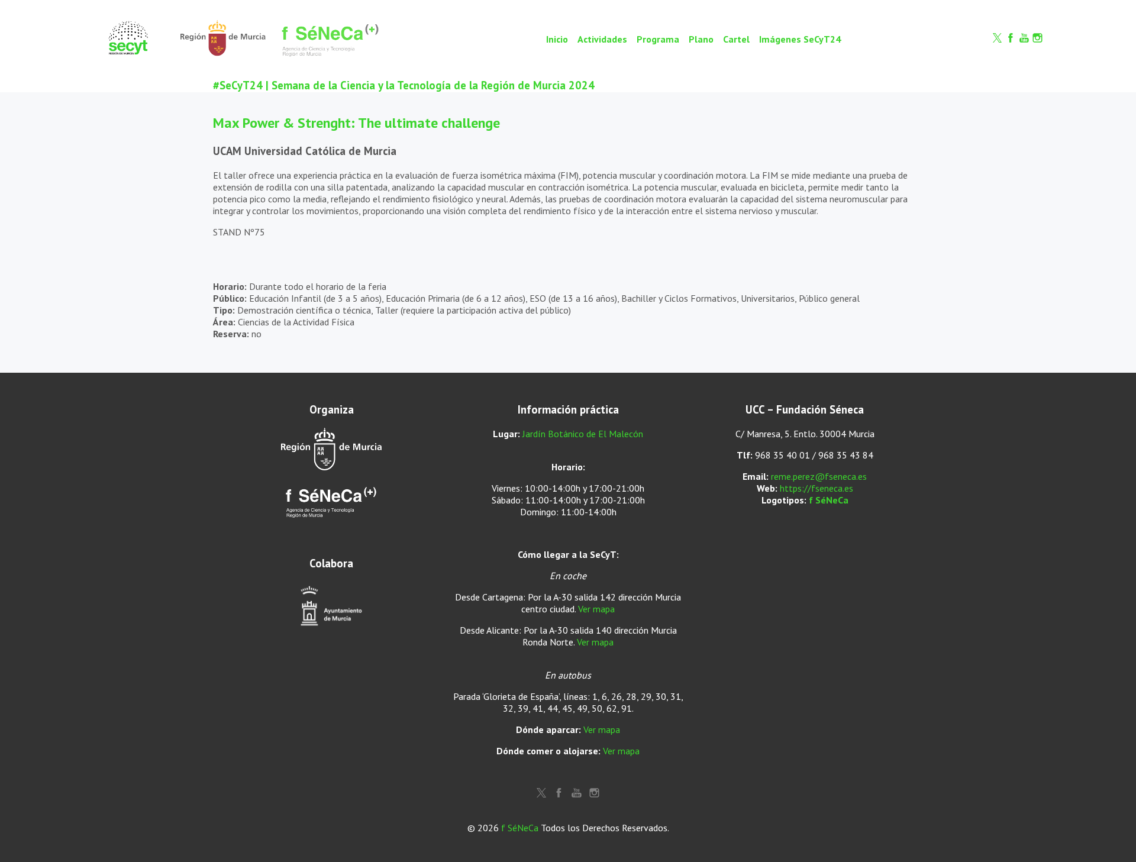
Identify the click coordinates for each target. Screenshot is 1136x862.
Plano (701, 39)
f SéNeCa (828, 500)
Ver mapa (596, 609)
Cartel (736, 39)
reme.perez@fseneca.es (819, 476)
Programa (658, 39)
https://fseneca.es (816, 488)
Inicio (557, 39)
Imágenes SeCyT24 (800, 39)
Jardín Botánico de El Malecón (582, 434)
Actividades (602, 39)
